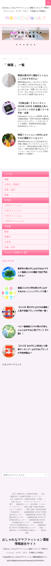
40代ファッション (13, 216)
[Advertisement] (25, 391)
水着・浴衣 (9, 189)
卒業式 (7, 237)
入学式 (7, 242)
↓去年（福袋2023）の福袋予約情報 (24, 494)
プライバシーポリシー (32, 502)
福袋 (6, 179)
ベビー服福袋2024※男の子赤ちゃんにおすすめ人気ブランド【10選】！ (33, 330)
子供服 (7, 226)
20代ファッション (13, 205)
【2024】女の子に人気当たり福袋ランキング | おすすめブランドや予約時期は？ (33, 349)
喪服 (6, 195)
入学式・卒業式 (11, 184)
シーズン (8, 174)
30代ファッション (13, 210)
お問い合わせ (16, 502)
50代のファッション (14, 221)
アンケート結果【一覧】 (16, 252)
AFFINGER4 (39, 561)
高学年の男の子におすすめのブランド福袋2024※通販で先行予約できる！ (33, 272)
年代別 (7, 200)
